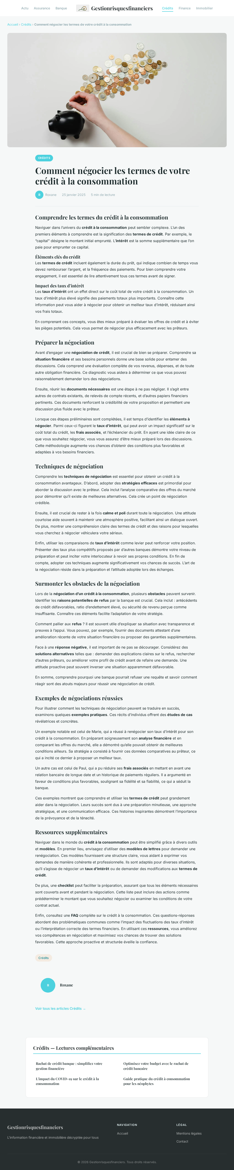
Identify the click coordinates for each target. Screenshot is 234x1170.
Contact (182, 1141)
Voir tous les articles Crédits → (60, 1008)
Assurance (42, 8)
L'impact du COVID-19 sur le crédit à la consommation (67, 1081)
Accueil (12, 24)
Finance (185, 8)
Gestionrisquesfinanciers (122, 8)
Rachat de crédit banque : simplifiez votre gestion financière (69, 1066)
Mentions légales (189, 1133)
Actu (24, 8)
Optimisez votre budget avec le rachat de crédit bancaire (156, 1066)
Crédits (167, 8)
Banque (61, 8)
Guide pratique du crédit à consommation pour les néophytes (156, 1081)
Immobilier (204, 8)
